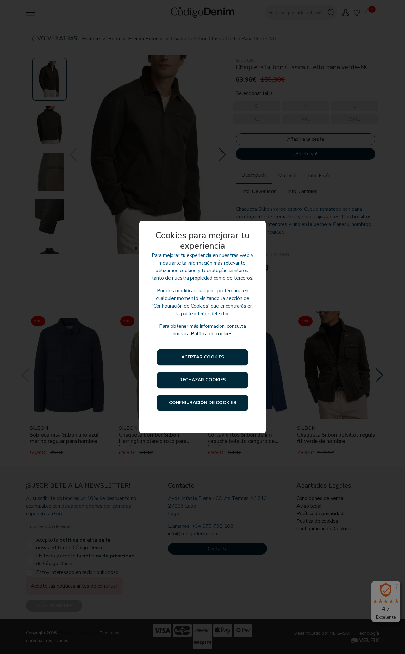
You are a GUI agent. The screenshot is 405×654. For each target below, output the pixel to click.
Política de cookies (212, 333)
